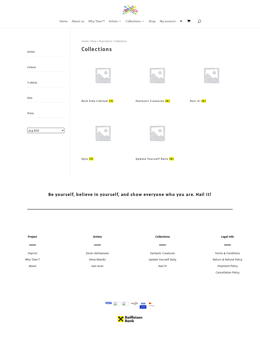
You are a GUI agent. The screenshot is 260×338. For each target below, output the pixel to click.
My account (168, 21)
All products (105, 41)
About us (78, 21)
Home (63, 21)
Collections (133, 21)
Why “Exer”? (96, 21)
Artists (113, 21)
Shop (152, 21)
